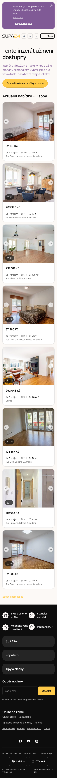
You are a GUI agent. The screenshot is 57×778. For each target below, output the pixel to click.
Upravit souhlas (9, 753)
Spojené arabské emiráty (17, 722)
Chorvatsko (9, 716)
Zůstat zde (18, 17)
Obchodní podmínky (28, 753)
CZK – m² (40, 761)
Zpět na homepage (12, 596)
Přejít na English (23, 23)
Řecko (21, 728)
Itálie (47, 728)
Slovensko (8, 728)
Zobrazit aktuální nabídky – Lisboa (25, 83)
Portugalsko (34, 728)
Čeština (20, 761)
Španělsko (25, 716)
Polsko (38, 722)
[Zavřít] (51, 5)
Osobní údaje (46, 753)
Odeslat (46, 691)
